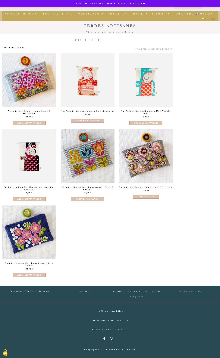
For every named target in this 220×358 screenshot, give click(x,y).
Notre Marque (184, 14)
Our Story (205, 14)
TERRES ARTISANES (110, 26)
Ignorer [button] (141, 3)
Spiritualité (159, 14)
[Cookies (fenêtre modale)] (5, 353)
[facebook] (105, 339)
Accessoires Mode (88, 14)
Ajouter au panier (29, 123)
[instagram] (112, 339)
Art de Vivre (115, 14)
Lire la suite (146, 196)
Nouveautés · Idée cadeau (20, 14)
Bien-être (137, 14)
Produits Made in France (57, 14)
